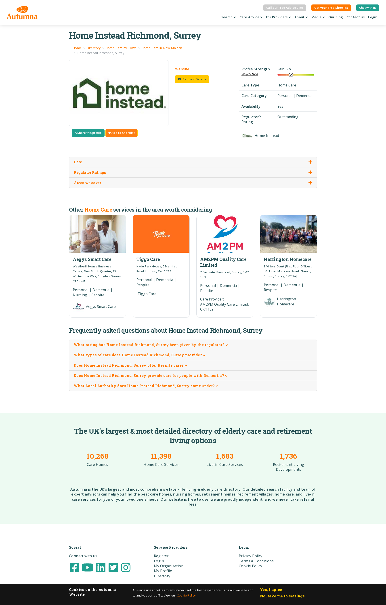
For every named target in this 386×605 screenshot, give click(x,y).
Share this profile (89, 133)
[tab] (193, 345)
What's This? (249, 74)
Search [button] (227, 17)
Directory (162, 575)
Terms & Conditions (256, 561)
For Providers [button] (277, 17)
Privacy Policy (250, 555)
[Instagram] (125, 567)
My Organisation (168, 565)
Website (182, 69)
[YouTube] (88, 567)
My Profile (163, 570)
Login (372, 17)
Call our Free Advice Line (284, 8)
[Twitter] (113, 567)
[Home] (22, 12)
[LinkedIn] (100, 567)
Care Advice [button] (249, 17)
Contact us (355, 17)
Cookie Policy (186, 595)
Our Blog (335, 17)
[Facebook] (74, 567)
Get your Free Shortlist (331, 8)
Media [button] (317, 17)
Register (161, 555)
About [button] (300, 17)
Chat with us (367, 8)
